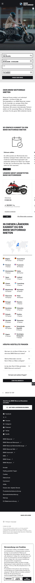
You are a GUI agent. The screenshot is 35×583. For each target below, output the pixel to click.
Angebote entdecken (10, 211)
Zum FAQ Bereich (18, 380)
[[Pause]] (33, 9)
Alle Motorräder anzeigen (25, 216)
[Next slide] (10, 169)
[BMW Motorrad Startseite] (26, 4)
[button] (2, 3)
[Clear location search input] (31, 72)
